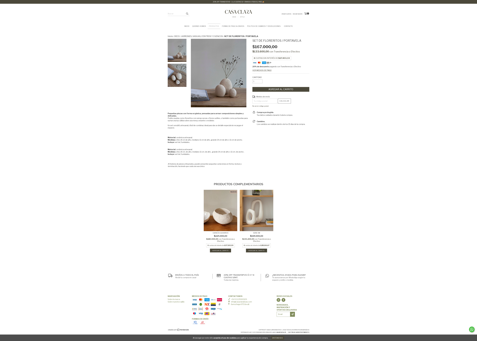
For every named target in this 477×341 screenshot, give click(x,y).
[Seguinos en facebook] (283, 300)
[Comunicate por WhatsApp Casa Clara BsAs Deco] (472, 329)
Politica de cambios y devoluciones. (264, 26)
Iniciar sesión (297, 14)
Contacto (288, 26)
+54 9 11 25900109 (239, 299)
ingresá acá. (281, 332)
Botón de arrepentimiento (298, 332)
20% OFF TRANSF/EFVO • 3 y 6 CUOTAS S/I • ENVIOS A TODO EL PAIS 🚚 (238, 2)
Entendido (277, 338)
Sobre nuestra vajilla (176, 302)
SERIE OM (256, 233)
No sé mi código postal (260, 106)
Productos (214, 26)
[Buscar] (187, 13)
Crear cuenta (286, 14)
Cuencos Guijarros (220, 233)
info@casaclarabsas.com (241, 302)
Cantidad (257, 77)
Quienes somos (199, 26)
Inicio (186, 26)
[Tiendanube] (178, 330)
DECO (177, 36)
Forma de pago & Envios (233, 26)
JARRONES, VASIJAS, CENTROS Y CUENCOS (202, 36)
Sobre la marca (174, 299)
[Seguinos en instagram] (278, 300)
